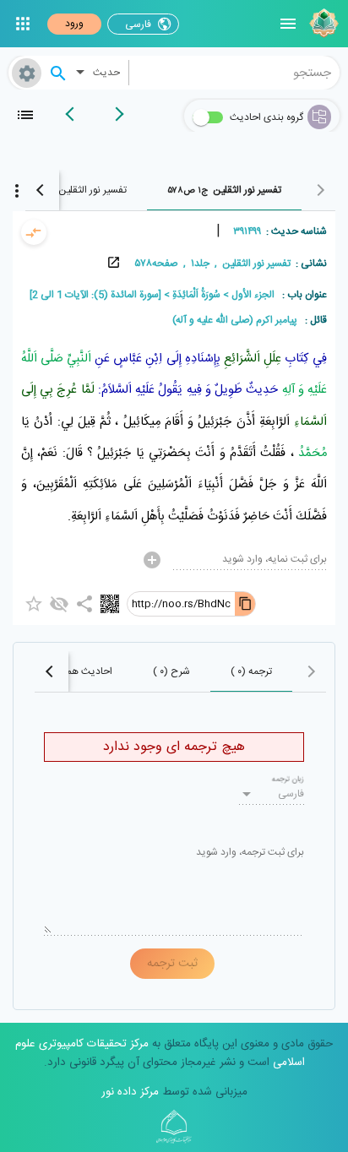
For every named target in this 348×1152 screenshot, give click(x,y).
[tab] (224, 190)
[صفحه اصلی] (321, 24)
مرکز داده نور (130, 1092)
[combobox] (235, 72)
